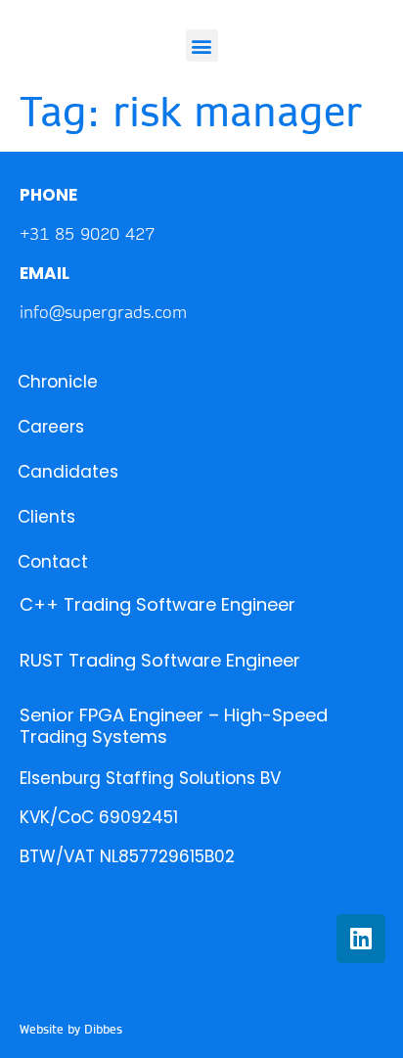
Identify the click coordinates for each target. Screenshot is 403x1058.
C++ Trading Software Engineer (157, 604)
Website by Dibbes (71, 1029)
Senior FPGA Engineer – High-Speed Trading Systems (174, 726)
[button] (202, 45)
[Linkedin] (360, 938)
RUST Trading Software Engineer (160, 660)
